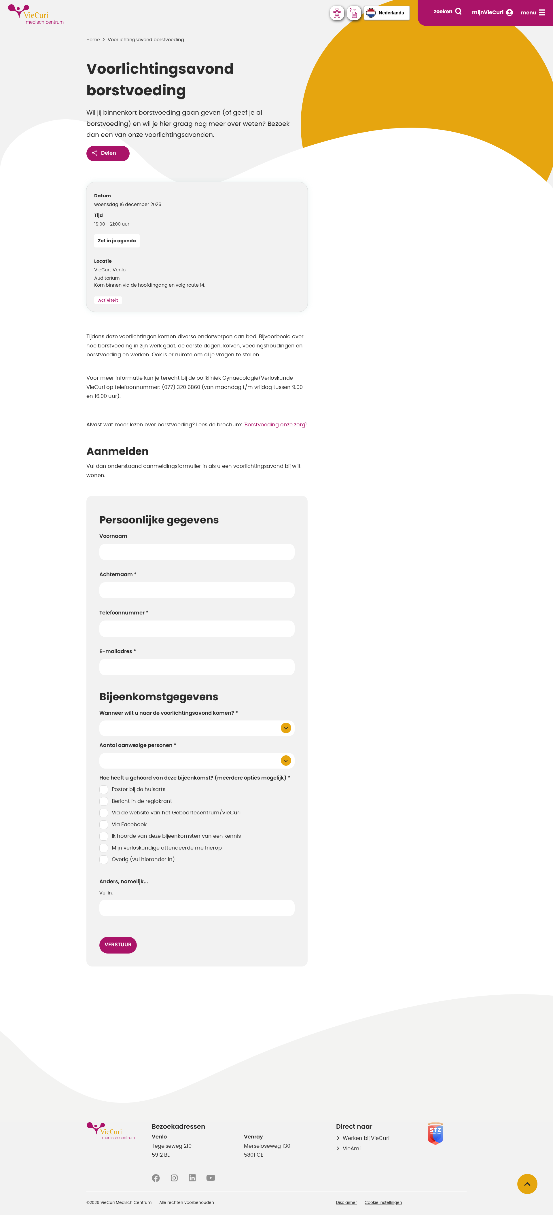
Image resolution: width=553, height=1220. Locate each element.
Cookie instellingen (383, 1203)
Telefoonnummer (123, 613)
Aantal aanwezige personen (137, 745)
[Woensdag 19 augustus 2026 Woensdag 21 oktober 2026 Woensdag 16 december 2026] (197, 728)
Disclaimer (346, 1203)
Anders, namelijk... (123, 881)
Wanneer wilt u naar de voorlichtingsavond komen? (168, 713)
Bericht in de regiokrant (142, 801)
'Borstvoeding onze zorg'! (276, 425)
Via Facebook (129, 824)
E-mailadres (117, 651)
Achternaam (118, 574)
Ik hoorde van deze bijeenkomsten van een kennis (176, 836)
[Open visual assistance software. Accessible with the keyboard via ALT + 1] (337, 13)
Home (93, 39)
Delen (108, 153)
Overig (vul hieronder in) (143, 859)
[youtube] (210, 1178)
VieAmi (352, 1148)
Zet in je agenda (117, 241)
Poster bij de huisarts (138, 789)
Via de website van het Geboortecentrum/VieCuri (176, 813)
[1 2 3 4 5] (197, 761)
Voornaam (113, 536)
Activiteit (108, 300)
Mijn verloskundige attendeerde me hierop (167, 848)
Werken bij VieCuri (366, 1138)
